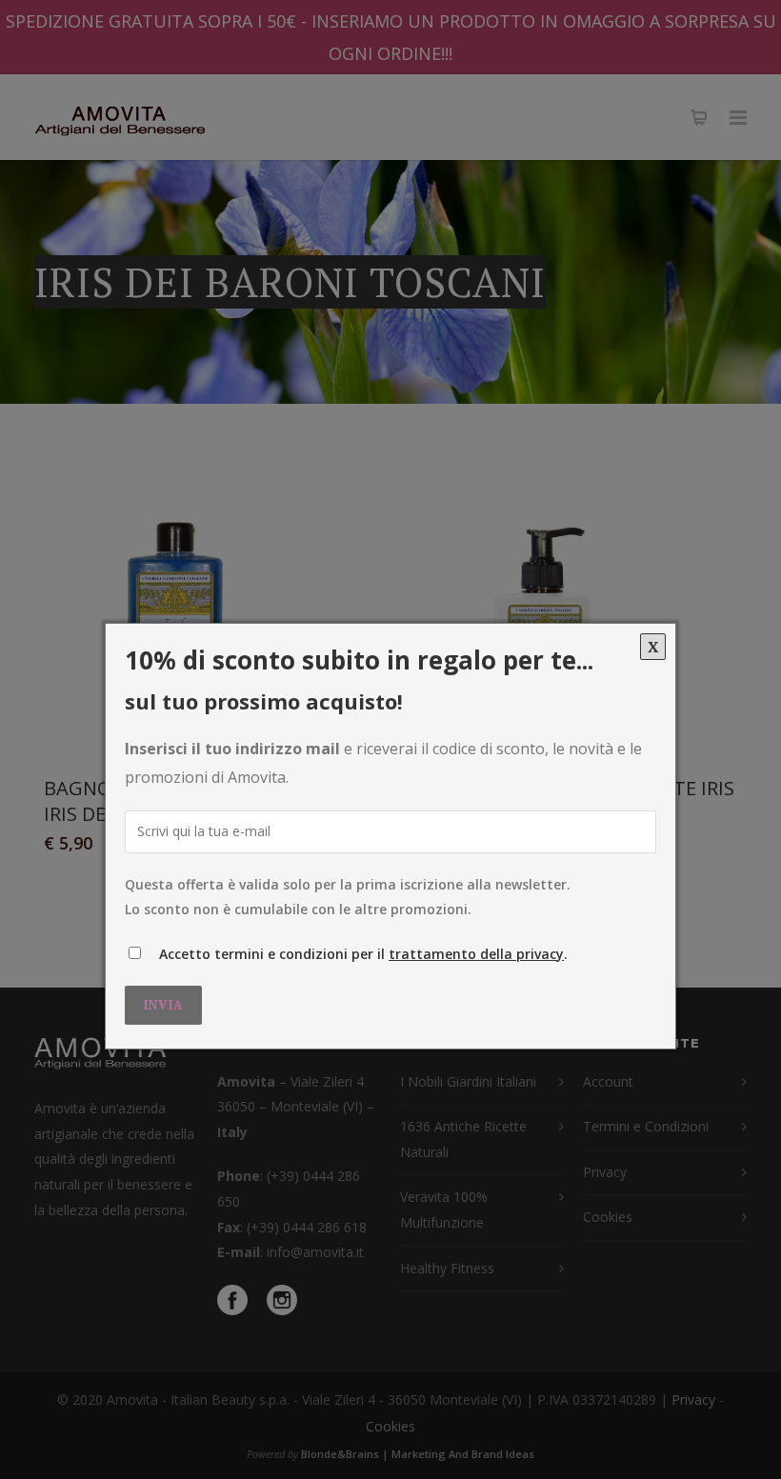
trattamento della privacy (476, 954)
